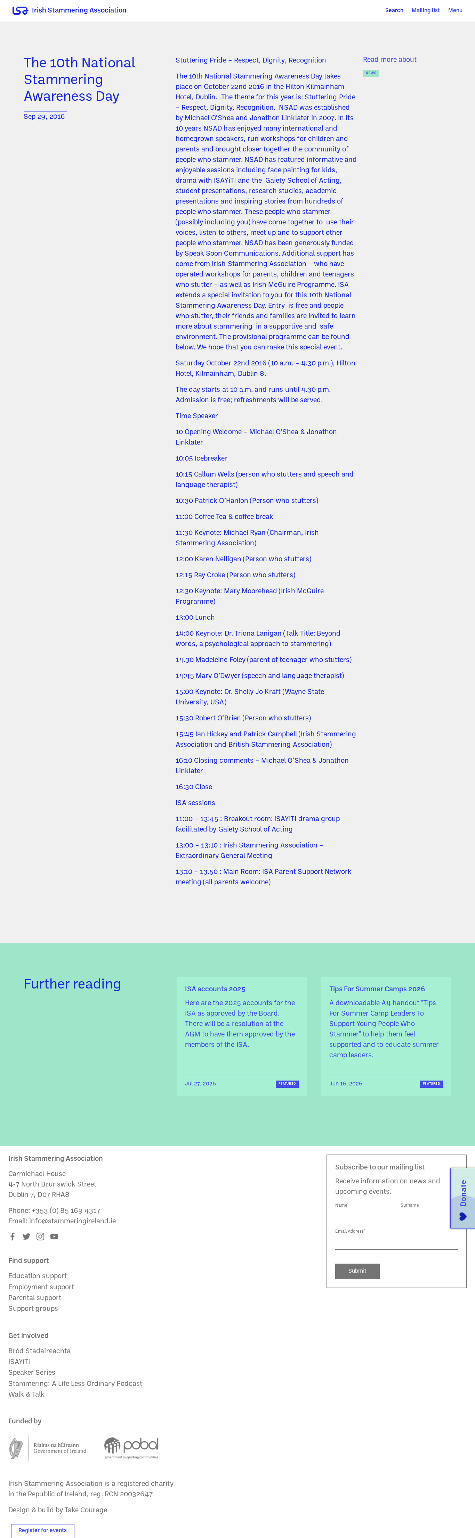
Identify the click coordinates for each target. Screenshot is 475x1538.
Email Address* (350, 1231)
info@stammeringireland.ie (72, 1221)
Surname (410, 1205)
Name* (342, 1205)
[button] (455, 11)
